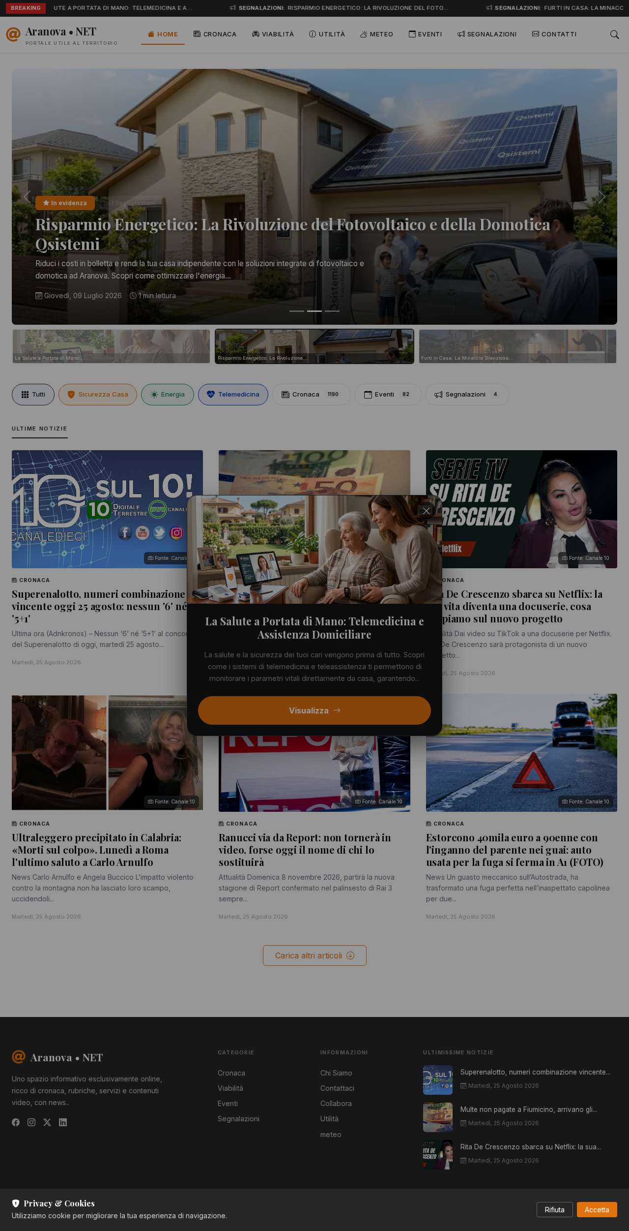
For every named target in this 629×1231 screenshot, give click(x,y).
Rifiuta (555, 1209)
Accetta (597, 1209)
